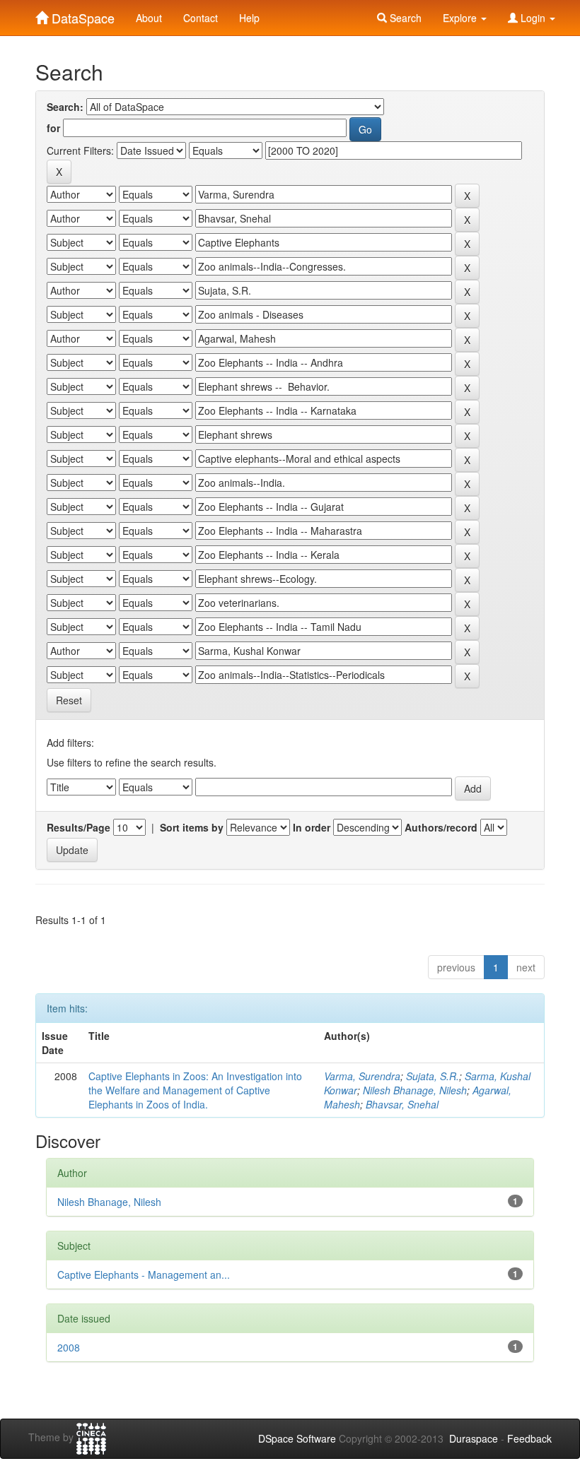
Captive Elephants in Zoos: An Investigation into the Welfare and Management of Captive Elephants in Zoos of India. (195, 1090)
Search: (65, 107)
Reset (69, 700)
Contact (200, 18)
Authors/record (441, 827)
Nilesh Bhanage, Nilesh (415, 1090)
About (149, 18)
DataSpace (81, 14)
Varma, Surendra (362, 1076)
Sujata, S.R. (432, 1076)
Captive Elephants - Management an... (143, 1274)
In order (311, 827)
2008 (68, 1347)
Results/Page (78, 827)
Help (249, 18)
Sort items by (192, 827)
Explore (461, 18)
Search (404, 18)
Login (533, 18)
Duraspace (473, 1438)
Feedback (529, 1438)
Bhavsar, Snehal (402, 1104)
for (53, 128)
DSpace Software (297, 1438)
